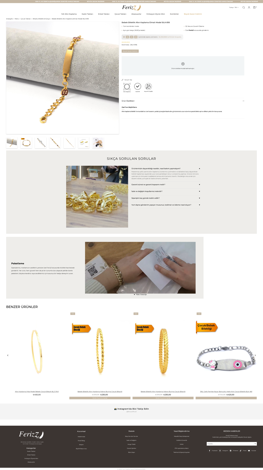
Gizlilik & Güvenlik (181, 440)
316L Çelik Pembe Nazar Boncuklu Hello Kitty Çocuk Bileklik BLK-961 (226, 392)
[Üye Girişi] (249, 7)
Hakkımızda (81, 436)
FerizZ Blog (81, 440)
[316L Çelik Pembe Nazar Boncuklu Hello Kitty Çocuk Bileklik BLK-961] (226, 350)
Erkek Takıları (31, 455)
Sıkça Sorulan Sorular (131, 436)
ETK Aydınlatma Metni (182, 448)
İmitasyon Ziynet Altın (31, 458)
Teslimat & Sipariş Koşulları (182, 452)
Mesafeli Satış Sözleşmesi (181, 436)
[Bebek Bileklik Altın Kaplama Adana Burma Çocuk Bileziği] (99, 350)
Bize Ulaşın (131, 452)
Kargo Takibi (131, 444)
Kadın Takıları (31, 451)
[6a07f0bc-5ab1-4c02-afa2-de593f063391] (31, 435)
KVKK (181, 444)
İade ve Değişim (131, 440)
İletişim (81, 444)
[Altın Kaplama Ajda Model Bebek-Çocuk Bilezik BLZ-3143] (36, 350)
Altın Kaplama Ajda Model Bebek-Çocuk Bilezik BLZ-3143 (37, 392)
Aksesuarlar (31, 462)
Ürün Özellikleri (128, 101)
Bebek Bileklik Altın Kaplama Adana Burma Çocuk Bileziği (100, 392)
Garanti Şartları (131, 448)
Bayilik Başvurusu (81, 448)
